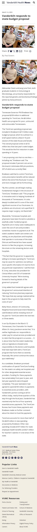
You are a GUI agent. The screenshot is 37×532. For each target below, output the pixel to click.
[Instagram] (12, 458)
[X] (15, 458)
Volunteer (23, 520)
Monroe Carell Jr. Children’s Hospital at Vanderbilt (18, 478)
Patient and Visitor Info (9, 508)
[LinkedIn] (18, 458)
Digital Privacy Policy (26, 523)
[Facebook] (6, 458)
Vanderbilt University (26, 511)
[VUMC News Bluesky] (22, 458)
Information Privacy (8, 523)
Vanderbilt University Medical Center (14, 475)
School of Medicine (26, 508)
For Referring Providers (9, 488)
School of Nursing (8, 511)
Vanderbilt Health (7, 472)
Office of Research (26, 514)
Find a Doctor (6, 502)
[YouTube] (9, 458)
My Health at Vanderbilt (10, 482)
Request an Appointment (10, 491)
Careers (4, 527)
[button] (3, 3)
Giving (4, 520)
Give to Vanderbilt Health (10, 468)
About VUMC (24, 527)
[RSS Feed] (3, 458)
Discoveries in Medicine (10, 485)
